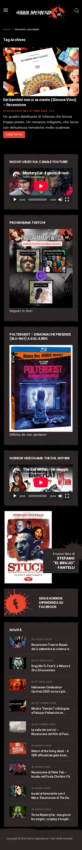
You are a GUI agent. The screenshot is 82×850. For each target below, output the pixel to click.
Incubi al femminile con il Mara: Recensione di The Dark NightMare (51, 796)
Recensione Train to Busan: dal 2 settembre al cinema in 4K (50, 647)
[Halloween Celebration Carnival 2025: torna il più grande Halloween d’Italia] (18, 684)
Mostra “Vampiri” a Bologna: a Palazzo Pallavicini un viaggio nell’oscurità (50, 711)
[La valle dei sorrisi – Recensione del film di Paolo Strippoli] (18, 727)
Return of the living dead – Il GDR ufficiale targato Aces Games (50, 753)
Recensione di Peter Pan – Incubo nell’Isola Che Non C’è (50, 774)
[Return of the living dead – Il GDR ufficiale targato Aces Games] (18, 748)
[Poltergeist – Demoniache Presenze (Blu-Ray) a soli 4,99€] (41, 388)
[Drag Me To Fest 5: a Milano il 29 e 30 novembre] (18, 663)
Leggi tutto (14, 134)
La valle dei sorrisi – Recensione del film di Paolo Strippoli (50, 732)
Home (7, 29)
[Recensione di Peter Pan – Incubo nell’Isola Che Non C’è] (18, 769)
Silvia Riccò (14, 111)
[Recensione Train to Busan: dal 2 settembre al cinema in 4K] (18, 642)
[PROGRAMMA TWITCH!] (41, 268)
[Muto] (60, 199)
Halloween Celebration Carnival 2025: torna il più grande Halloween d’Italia (48, 690)
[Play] (15, 199)
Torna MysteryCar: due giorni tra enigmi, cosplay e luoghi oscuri (51, 817)
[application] (41, 186)
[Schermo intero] (67, 199)
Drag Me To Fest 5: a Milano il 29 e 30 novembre (50, 668)
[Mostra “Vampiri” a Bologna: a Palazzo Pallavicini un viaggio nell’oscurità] (18, 706)
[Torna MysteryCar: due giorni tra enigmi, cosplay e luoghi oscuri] (18, 812)
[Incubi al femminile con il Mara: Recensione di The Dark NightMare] (18, 791)
